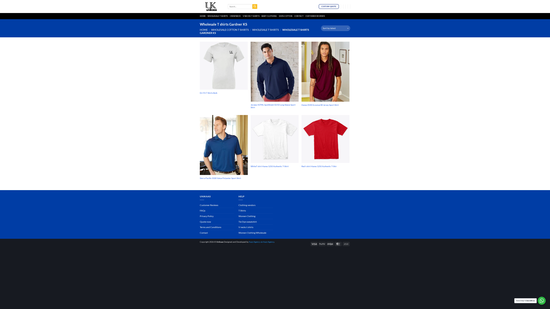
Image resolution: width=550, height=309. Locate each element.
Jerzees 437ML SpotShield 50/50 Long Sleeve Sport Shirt (273, 106)
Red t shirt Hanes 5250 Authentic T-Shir (319, 166)
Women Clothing (246, 216)
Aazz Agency (268, 242)
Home (203, 16)
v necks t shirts (251, 16)
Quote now (205, 221)
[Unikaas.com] (212, 6)
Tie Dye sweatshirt (247, 221)
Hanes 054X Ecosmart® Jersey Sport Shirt (320, 105)
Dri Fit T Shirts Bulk (208, 93)
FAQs (202, 210)
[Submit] (254, 6)
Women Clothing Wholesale (252, 232)
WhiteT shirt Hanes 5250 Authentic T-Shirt (270, 166)
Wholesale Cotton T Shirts (230, 29)
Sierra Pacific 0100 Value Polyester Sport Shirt (220, 178)
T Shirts (242, 210)
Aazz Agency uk (256, 242)
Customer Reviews (315, 16)
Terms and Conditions (210, 227)
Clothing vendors (247, 205)
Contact (299, 16)
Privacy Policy (207, 216)
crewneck (235, 16)
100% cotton (285, 16)
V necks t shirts (245, 227)
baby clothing (269, 16)
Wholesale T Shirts (218, 16)
